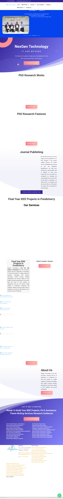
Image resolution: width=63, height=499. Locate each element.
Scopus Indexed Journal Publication (14, 425)
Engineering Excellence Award (39, 425)
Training (48, 4)
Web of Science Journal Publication (14, 428)
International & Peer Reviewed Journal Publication (18, 431)
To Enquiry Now (31, 62)
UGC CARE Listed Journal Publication (14, 434)
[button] (59, 495)
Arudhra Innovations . (43, 497)
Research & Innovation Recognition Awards (42, 427)
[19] (6, 296)
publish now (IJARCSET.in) (31, 192)
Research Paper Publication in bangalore (42, 432)
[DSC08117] (6, 354)
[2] (6, 309)
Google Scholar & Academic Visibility (14, 429)
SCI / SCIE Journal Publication (13, 427)
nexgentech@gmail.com (26, 452)
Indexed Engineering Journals (13, 435)
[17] (6, 303)
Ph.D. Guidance (40, 4)
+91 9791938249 (24, 456)
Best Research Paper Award (38, 424)
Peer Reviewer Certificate (12, 437)
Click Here (45, 265)
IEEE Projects (20, 7)
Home (18, 4)
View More (31, 362)
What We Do (24, 4)
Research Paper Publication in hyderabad (42, 435)
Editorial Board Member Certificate (14, 438)
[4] (6, 333)
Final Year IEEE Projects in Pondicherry (15, 424)
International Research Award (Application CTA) (43, 429)
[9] (6, 314)
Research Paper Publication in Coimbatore (42, 437)
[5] (6, 328)
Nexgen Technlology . (18, 497)
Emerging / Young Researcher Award (40, 428)
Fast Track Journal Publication (13, 432)
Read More (31, 106)
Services (32, 4)
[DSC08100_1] (6, 348)
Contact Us (28, 7)
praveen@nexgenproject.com (24, 454)
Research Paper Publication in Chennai (41, 431)
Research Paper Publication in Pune (40, 434)
